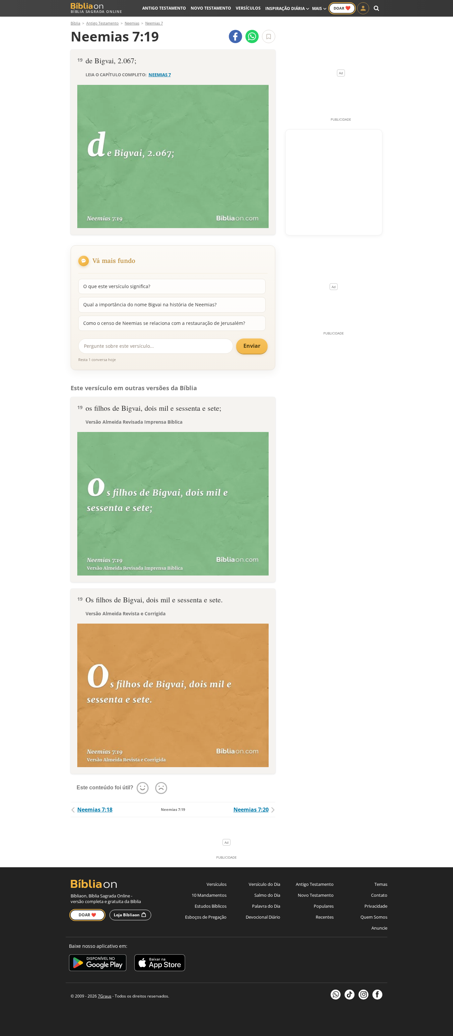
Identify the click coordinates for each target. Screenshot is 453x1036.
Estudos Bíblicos (211, 906)
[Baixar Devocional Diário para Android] (97, 964)
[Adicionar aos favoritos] (268, 36)
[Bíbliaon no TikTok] (350, 995)
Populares (324, 906)
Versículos (248, 8)
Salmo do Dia (267, 895)
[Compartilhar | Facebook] (235, 36)
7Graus (104, 996)
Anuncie (379, 928)
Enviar (251, 345)
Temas (380, 884)
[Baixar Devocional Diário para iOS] (159, 964)
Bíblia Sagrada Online (96, 11)
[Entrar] (363, 8)
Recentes (325, 917)
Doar (342, 8)
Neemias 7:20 (251, 809)
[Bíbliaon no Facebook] (377, 995)
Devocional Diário (263, 917)
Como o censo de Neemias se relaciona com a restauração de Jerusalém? (164, 323)
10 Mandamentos (209, 895)
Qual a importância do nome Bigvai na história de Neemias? (150, 304)
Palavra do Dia (266, 906)
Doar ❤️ (87, 915)
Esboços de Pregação (206, 917)
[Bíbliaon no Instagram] (363, 995)
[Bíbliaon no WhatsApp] (336, 995)
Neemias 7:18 (94, 809)
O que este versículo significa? (116, 286)
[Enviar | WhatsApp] (252, 36)
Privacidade (375, 906)
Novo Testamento (211, 8)
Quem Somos (373, 917)
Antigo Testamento (164, 8)
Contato (379, 895)
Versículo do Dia (264, 884)
